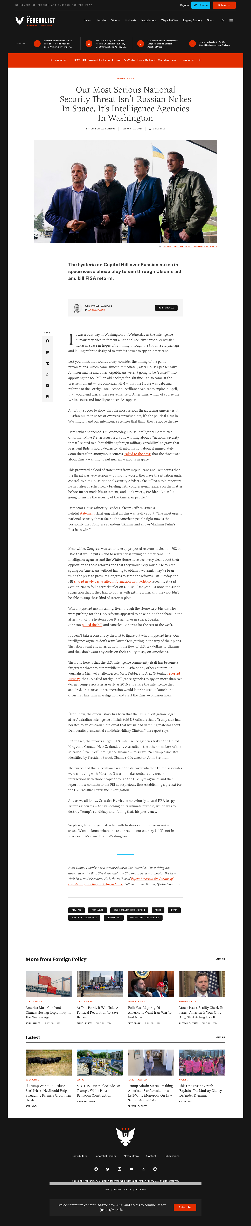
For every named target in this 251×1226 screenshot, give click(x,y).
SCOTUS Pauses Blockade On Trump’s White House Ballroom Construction (98, 1091)
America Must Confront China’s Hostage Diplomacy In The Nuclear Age (48, 1012)
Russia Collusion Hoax (84, 917)
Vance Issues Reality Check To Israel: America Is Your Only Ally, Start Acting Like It (201, 1012)
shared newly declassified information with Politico (112, 581)
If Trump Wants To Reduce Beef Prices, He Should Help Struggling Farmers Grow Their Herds (49, 1093)
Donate (203, 5)
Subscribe (224, 5)
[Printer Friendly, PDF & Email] (47, 396)
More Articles (166, 307)
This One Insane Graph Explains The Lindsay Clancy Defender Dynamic (200, 1091)
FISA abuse (97, 910)
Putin (174, 910)
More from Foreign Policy (56, 959)
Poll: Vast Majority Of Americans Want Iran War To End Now (150, 1012)
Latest (33, 1037)
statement (87, 513)
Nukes (158, 910)
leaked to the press (137, 454)
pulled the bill (92, 625)
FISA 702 (76, 910)
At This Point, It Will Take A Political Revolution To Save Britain (97, 1012)
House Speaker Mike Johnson (129, 910)
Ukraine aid (113, 917)
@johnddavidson (96, 310)
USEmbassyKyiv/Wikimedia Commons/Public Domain (190, 246)
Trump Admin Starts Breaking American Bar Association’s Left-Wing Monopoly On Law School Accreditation (150, 1093)
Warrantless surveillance (144, 917)
